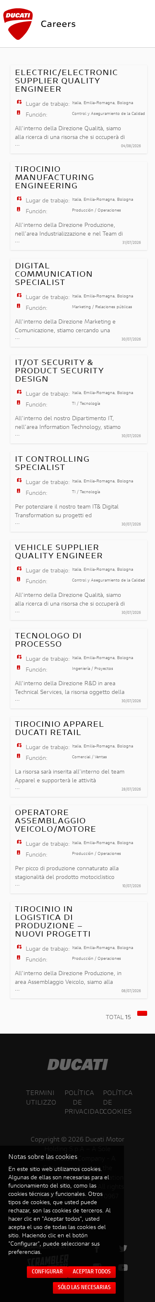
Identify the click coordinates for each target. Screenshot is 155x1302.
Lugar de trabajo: (48, 104)
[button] (142, 1013)
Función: (37, 115)
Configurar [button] (47, 1272)
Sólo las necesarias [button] (84, 1288)
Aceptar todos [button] (92, 1272)
